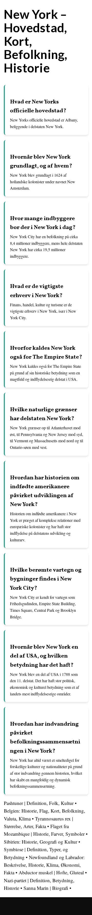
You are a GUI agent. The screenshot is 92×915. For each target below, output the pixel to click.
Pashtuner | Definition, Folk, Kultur (39, 803)
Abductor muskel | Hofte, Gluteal (51, 872)
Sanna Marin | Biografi (46, 888)
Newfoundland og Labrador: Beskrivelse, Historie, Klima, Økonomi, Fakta (44, 865)
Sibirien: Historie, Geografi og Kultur (40, 841)
